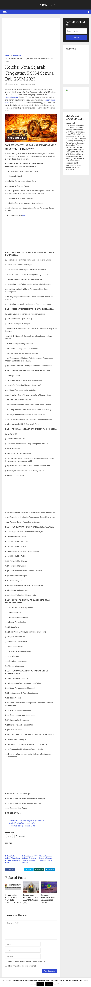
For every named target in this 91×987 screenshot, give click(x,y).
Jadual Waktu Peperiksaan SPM (22, 826)
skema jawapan (11, 97)
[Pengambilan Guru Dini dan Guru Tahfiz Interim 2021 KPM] (13, 887)
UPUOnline (45, 5)
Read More (57, 984)
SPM (33, 84)
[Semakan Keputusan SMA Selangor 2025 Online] (49, 887)
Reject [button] (49, 984)
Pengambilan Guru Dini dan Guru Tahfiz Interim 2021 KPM (13, 899)
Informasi (27, 84)
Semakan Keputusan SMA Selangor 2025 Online (48, 899)
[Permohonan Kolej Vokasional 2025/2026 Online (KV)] (31, 887)
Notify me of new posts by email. (22, 966)
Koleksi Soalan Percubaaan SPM (22, 823)
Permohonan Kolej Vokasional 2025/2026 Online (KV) (30, 899)
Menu (4, 12)
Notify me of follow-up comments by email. (26, 962)
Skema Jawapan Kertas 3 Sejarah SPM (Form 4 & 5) (45, 858)
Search (76, 37)
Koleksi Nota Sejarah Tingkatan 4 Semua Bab (27, 820)
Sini (23, 216)
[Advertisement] (31, 38)
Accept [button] (40, 984)
